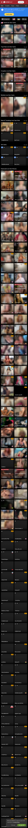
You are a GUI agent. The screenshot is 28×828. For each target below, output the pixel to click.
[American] (14, 19)
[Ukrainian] (19, 19)
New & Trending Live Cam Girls (10, 120)
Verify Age (9, 14)
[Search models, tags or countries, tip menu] (26, 6)
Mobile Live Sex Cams (7, 95)
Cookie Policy (16, 822)
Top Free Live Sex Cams (8, 47)
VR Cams (4, 144)
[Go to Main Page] (8, 2)
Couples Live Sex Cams (8, 71)
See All (25, 22)
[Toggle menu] (1, 2)
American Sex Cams (10, 22)
